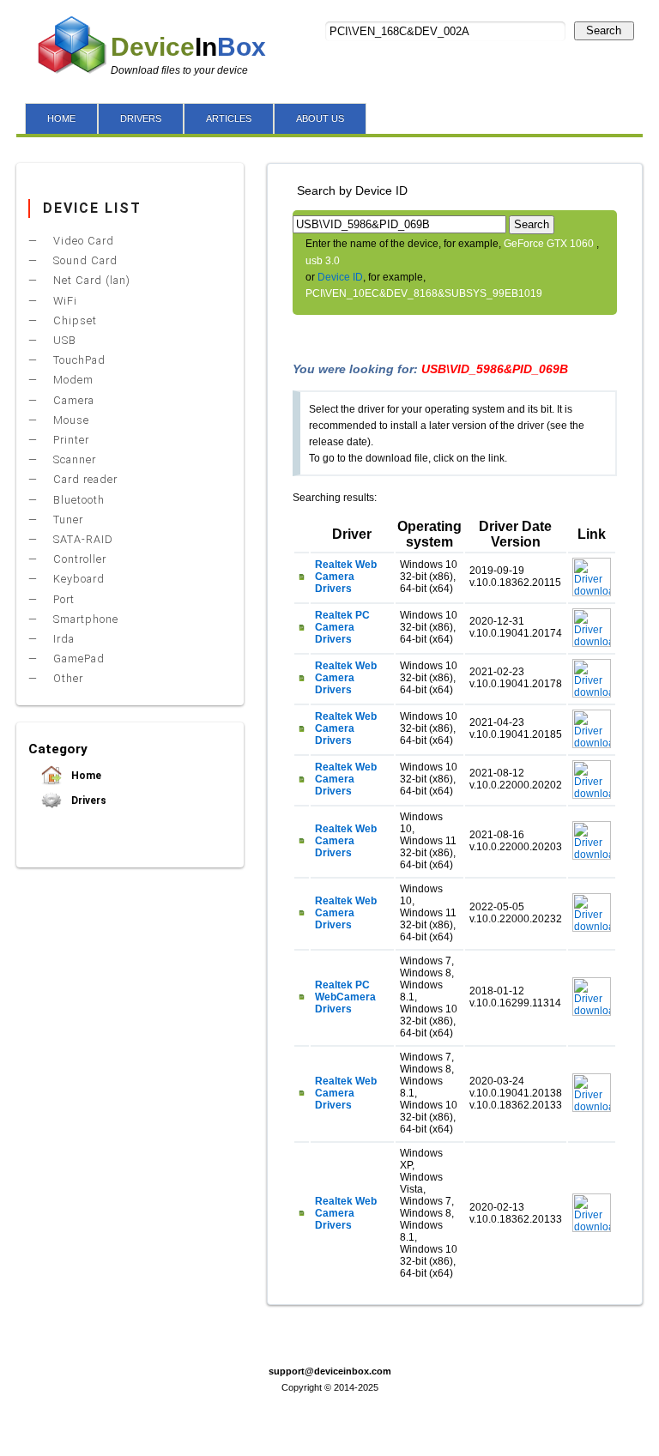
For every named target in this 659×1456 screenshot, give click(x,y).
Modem (72, 379)
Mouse (69, 420)
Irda (62, 638)
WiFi (63, 300)
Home (85, 776)
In (188, 47)
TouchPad (78, 359)
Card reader (84, 479)
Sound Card (84, 260)
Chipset (73, 320)
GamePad (77, 658)
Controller (78, 559)
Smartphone (84, 619)
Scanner (73, 459)
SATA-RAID (81, 539)
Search (603, 30)
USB (63, 340)
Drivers (87, 800)
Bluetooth (77, 499)
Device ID (340, 277)
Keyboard (77, 578)
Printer (69, 439)
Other (66, 678)
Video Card (82, 240)
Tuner (66, 519)
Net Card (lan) (90, 280)
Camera (72, 400)
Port (62, 599)
